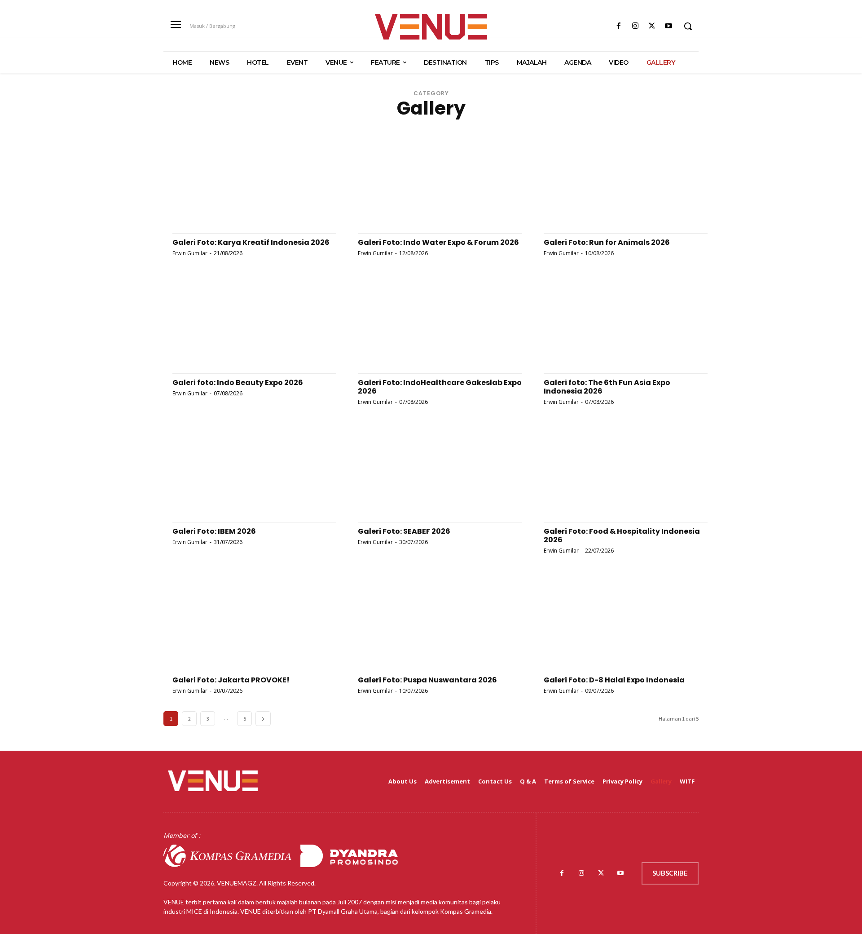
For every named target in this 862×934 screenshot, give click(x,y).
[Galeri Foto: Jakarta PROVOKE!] (245, 621)
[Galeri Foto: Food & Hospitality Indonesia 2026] (617, 473)
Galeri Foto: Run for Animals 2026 (607, 242)
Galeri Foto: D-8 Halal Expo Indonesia (614, 680)
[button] (688, 26)
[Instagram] (635, 26)
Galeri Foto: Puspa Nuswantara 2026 (427, 680)
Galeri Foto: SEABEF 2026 (404, 531)
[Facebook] (618, 26)
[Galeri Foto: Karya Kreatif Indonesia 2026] (245, 184)
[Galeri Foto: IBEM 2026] (245, 473)
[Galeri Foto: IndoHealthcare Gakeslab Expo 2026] (431, 324)
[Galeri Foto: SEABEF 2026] (431, 473)
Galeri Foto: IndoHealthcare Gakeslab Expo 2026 (440, 386)
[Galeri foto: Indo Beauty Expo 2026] (245, 324)
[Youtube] (669, 26)
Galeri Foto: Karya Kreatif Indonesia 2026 (251, 242)
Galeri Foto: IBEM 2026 (214, 531)
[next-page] (263, 718)
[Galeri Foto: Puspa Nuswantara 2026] (431, 621)
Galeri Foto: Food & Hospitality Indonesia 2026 (622, 535)
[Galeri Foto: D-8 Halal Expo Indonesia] (617, 621)
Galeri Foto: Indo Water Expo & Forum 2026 (438, 242)
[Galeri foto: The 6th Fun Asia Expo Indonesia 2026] (617, 324)
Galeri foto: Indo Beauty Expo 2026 (237, 382)
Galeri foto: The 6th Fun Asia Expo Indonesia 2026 (607, 386)
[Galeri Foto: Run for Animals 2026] (617, 184)
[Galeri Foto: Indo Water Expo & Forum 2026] (431, 184)
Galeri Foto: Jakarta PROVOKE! (231, 680)
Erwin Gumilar (189, 253)
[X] (652, 26)
